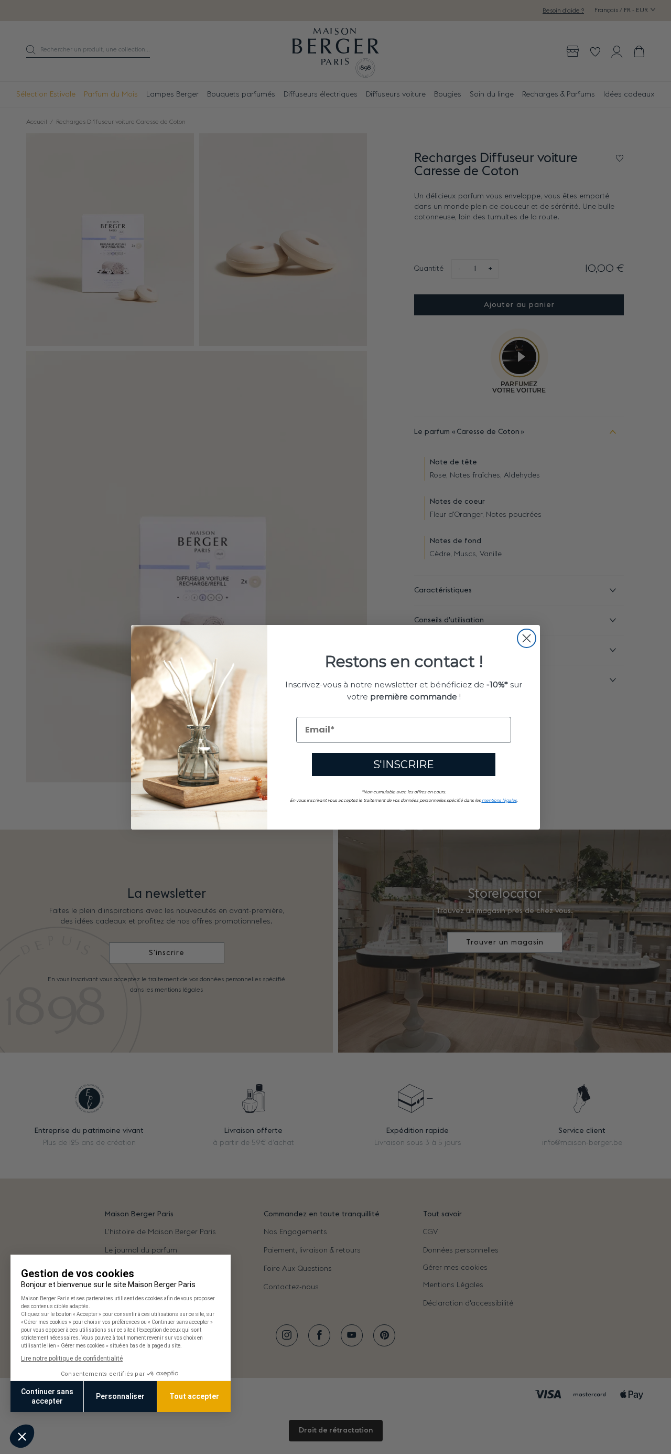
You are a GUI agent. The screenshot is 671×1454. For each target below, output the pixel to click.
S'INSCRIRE (403, 764)
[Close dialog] (526, 638)
